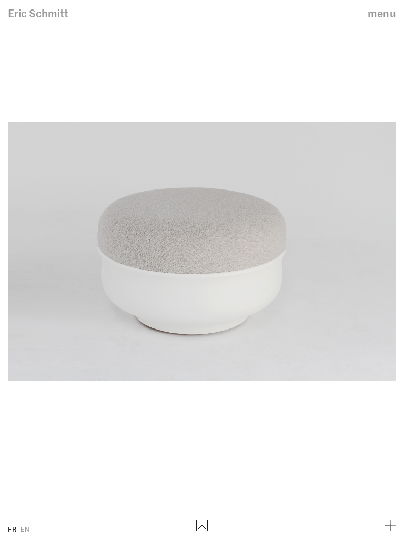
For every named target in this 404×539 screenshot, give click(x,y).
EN (25, 528)
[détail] (390, 525)
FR (12, 528)
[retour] (202, 525)
